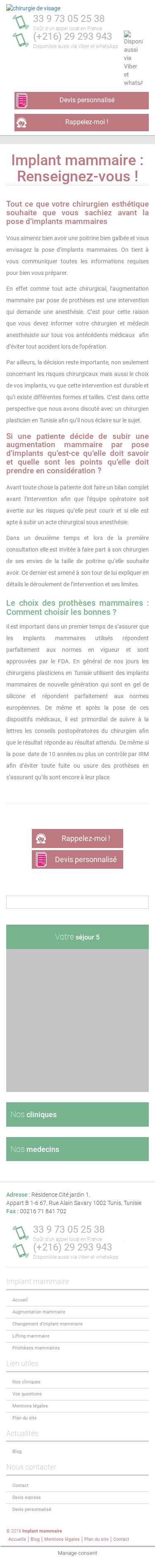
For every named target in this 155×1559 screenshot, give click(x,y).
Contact (20, 1485)
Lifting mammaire (31, 1336)
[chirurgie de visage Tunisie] (33, 8)
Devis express (26, 1497)
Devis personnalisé (87, 100)
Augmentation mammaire (38, 1312)
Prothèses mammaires (36, 1348)
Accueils (17, 1539)
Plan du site (24, 1418)
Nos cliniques (26, 1382)
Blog (16, 1451)
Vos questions (27, 1394)
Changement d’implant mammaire (47, 1324)
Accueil (20, 1300)
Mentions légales (30, 1406)
